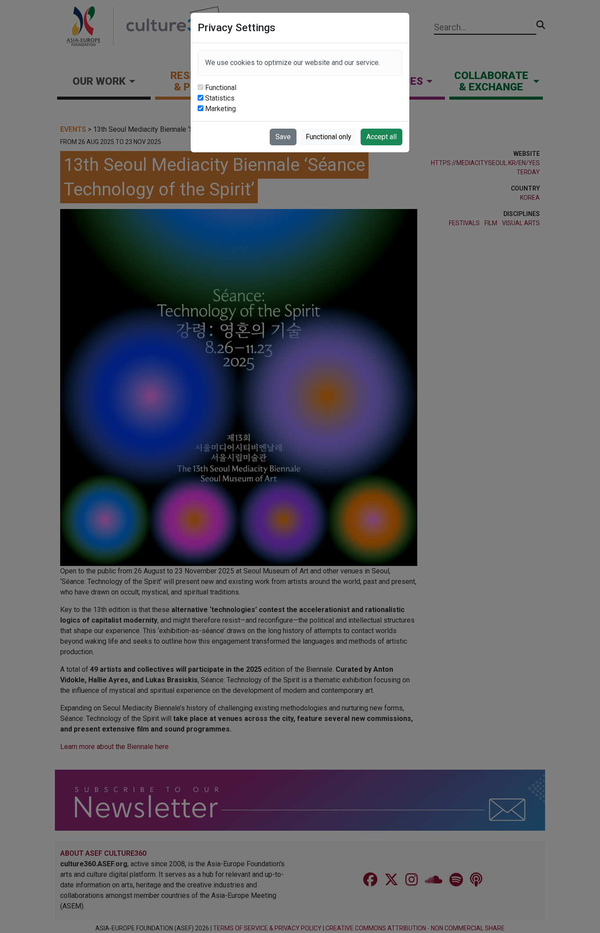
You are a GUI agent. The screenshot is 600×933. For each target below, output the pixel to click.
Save (283, 137)
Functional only (328, 137)
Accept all (381, 137)
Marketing (220, 108)
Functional (220, 87)
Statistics (220, 98)
